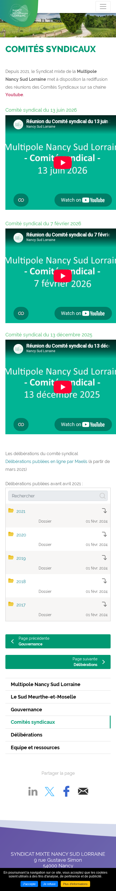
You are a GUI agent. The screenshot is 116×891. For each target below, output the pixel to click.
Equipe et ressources (35, 747)
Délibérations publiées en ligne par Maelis (46, 461)
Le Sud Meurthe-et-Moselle (43, 697)
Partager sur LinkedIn (32, 791)
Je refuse (49, 884)
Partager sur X (49, 791)
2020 (21, 535)
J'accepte (29, 884)
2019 (21, 558)
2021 (20, 511)
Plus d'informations (75, 884)
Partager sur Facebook (66, 791)
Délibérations (26, 735)
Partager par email (83, 791)
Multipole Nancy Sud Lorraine (45, 684)
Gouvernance (26, 709)
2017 (21, 604)
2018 (21, 581)
